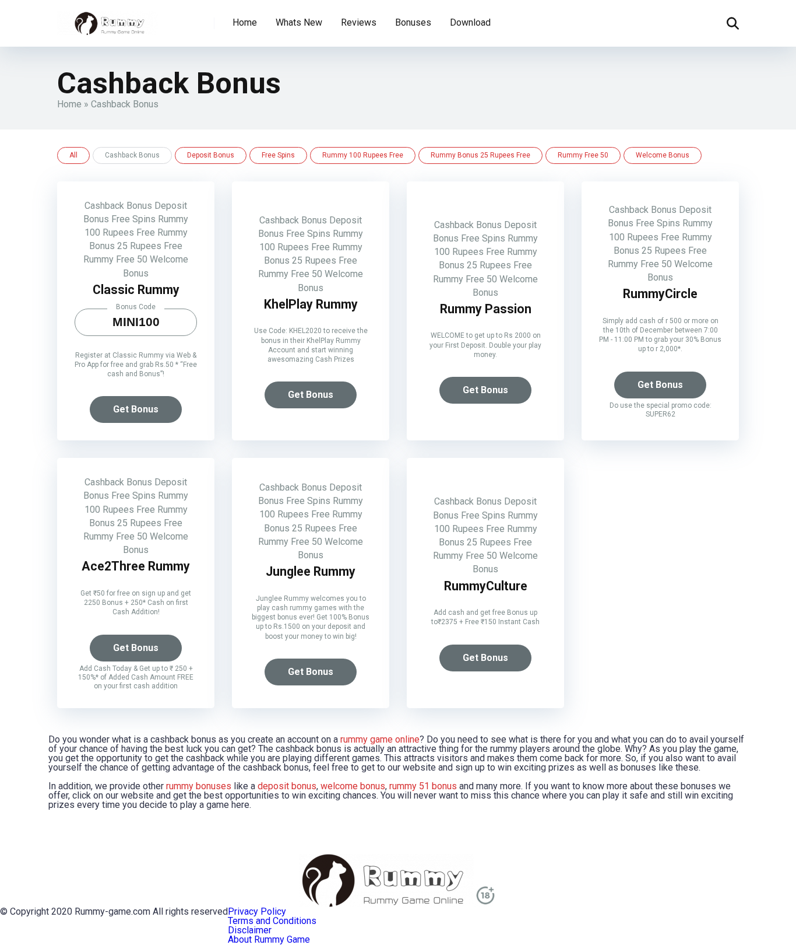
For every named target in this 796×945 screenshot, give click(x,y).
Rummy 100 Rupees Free (362, 155)
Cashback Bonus (118, 205)
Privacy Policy (257, 911)
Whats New (299, 22)
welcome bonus (352, 786)
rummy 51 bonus (423, 786)
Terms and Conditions (272, 920)
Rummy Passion (485, 309)
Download (470, 22)
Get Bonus (136, 409)
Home (245, 22)
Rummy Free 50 (583, 155)
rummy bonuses (198, 786)
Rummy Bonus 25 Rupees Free (480, 155)
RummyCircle (660, 293)
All (73, 155)
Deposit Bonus (210, 155)
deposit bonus (287, 786)
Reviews (358, 22)
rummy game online (380, 739)
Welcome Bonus (662, 155)
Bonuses (413, 22)
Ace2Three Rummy (136, 566)
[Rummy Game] (107, 19)
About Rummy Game (269, 939)
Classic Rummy (136, 289)
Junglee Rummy (310, 571)
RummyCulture (485, 586)
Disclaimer (250, 930)
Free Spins (278, 155)
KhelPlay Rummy (311, 304)
